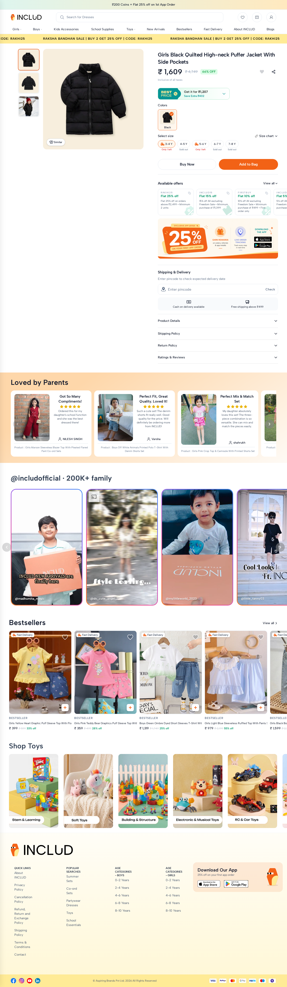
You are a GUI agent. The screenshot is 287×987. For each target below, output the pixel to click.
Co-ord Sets (71, 891)
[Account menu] (271, 17)
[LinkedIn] (37, 980)
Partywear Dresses (73, 903)
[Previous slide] (17, 424)
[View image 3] (28, 106)
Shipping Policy (20, 932)
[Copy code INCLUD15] (228, 193)
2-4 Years (122, 888)
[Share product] (273, 71)
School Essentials (73, 923)
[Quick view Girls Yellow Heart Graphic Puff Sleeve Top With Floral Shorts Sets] (65, 707)
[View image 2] (28, 83)
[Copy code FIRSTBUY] (266, 193)
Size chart (266, 136)
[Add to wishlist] (261, 71)
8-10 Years (122, 911)
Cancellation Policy (23, 899)
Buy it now (187, 164)
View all (268, 183)
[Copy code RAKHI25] (189, 193)
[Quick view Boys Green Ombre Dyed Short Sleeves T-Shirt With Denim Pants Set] (195, 707)
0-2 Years (122, 880)
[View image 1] (28, 59)
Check (270, 289)
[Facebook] (13, 980)
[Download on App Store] (209, 883)
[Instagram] (21, 980)
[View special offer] (218, 238)
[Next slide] (269, 424)
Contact (20, 954)
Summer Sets (72, 879)
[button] (194, 94)
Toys (69, 913)
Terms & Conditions (22, 945)
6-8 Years (122, 903)
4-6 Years (122, 895)
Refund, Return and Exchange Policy (22, 916)
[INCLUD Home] (26, 17)
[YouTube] (29, 980)
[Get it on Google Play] (236, 883)
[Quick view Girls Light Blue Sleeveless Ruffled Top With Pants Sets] (260, 707)
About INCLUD (20, 875)
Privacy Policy (19, 887)
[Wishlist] (243, 17)
